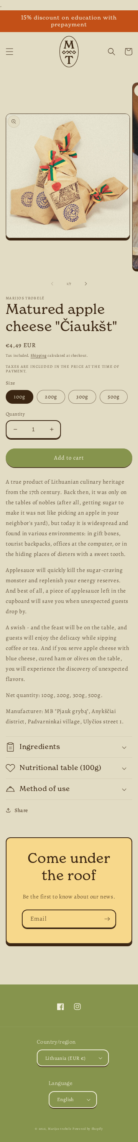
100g (19, 396)
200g (51, 396)
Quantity (15, 414)
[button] (9, 51)
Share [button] (21, 810)
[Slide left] (52, 283)
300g (82, 396)
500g (114, 396)
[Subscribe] (107, 919)
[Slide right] (85, 283)
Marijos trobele (60, 1129)
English (65, 1099)
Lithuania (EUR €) (65, 1058)
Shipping (39, 355)
